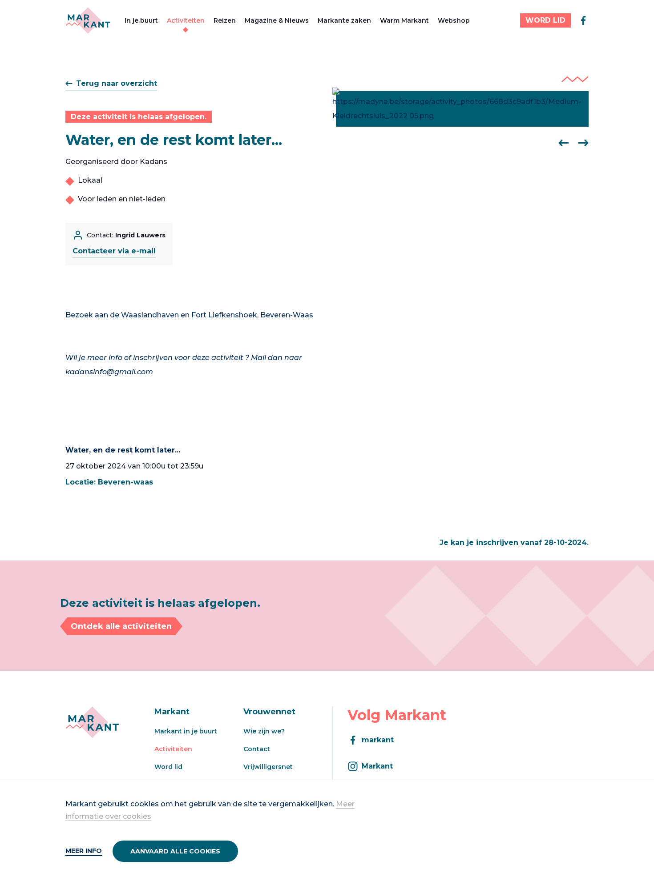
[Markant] (87, 20)
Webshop (454, 20)
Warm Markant (404, 20)
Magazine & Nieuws (277, 20)
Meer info (83, 851)
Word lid (168, 767)
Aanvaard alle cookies (175, 851)
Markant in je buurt (185, 731)
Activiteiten (186, 20)
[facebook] (583, 20)
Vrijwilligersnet (268, 767)
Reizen (225, 20)
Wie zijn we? (264, 731)
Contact (256, 749)
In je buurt (141, 20)
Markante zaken (344, 20)
